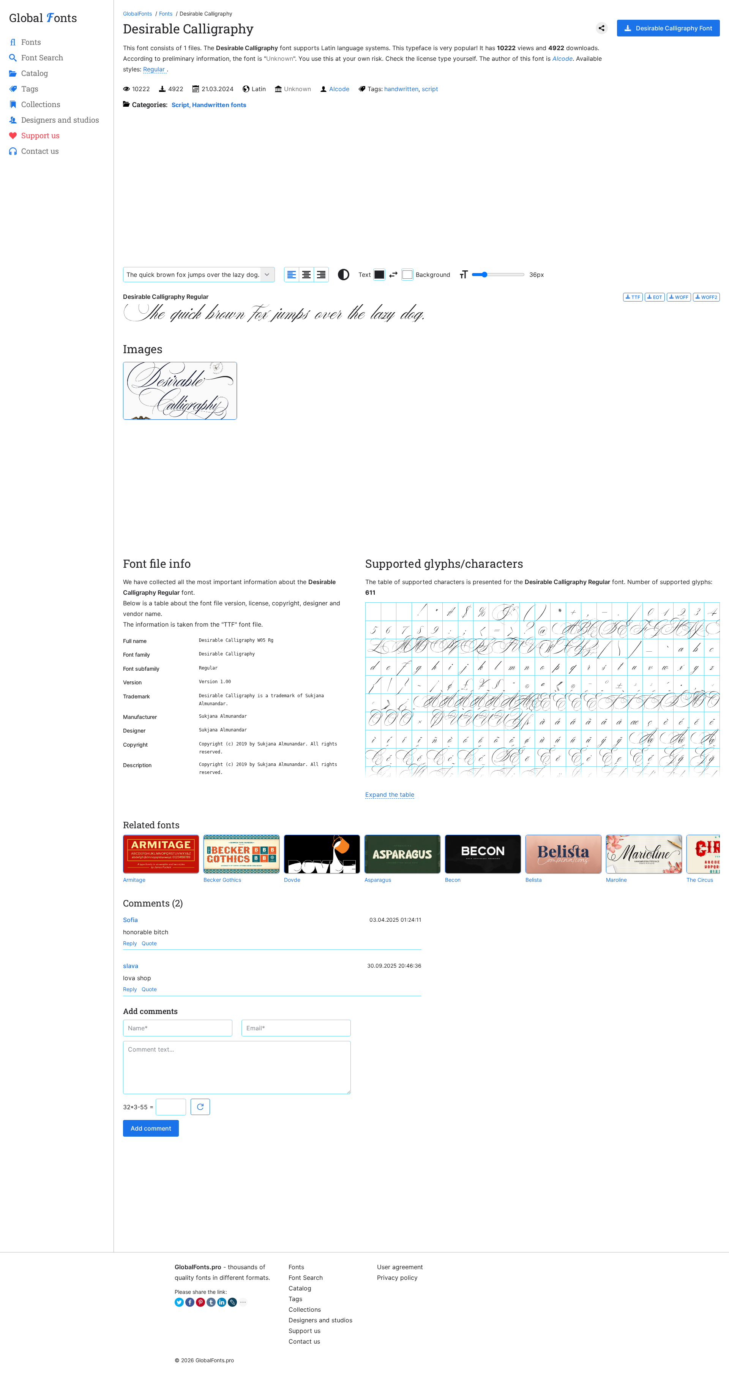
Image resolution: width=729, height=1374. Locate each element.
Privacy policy (397, 1277)
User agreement (400, 1267)
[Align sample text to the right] (321, 274)
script (430, 89)
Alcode (562, 58)
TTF (635, 297)
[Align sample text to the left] (291, 274)
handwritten (401, 89)
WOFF (681, 297)
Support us (304, 1331)
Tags (295, 1299)
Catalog (300, 1288)
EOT (657, 297)
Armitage (134, 880)
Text (364, 274)
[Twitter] (179, 1302)
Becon (453, 880)
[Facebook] (189, 1302)
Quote (149, 943)
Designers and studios (320, 1320)
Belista (533, 880)
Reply (130, 943)
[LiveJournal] (232, 1302)
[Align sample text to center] (306, 274)
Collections (305, 1309)
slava (130, 966)
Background (433, 274)
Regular (155, 69)
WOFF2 (708, 297)
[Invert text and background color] (393, 274)
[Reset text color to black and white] (343, 274)
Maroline (616, 880)
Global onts (43, 17)
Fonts (296, 1267)
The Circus (699, 880)
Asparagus (377, 880)
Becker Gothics (222, 880)
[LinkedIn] (221, 1302)
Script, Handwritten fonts (209, 105)
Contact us (304, 1341)
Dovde (292, 880)
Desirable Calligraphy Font (674, 28)
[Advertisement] (56, 285)
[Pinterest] (200, 1302)
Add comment (151, 1128)
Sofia (130, 920)
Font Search (306, 1277)
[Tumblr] (211, 1302)
